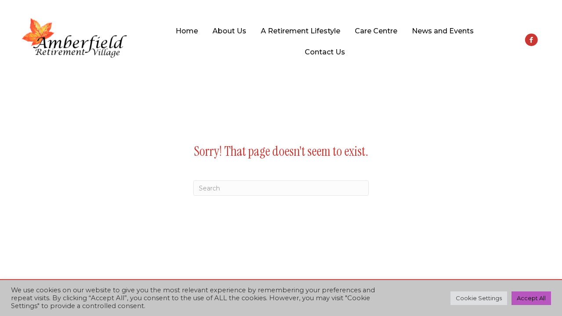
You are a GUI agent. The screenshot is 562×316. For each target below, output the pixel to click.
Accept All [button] (531, 298)
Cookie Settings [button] (479, 298)
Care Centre (376, 31)
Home (187, 31)
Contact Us (325, 52)
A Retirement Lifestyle (300, 31)
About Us (229, 31)
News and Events (443, 31)
